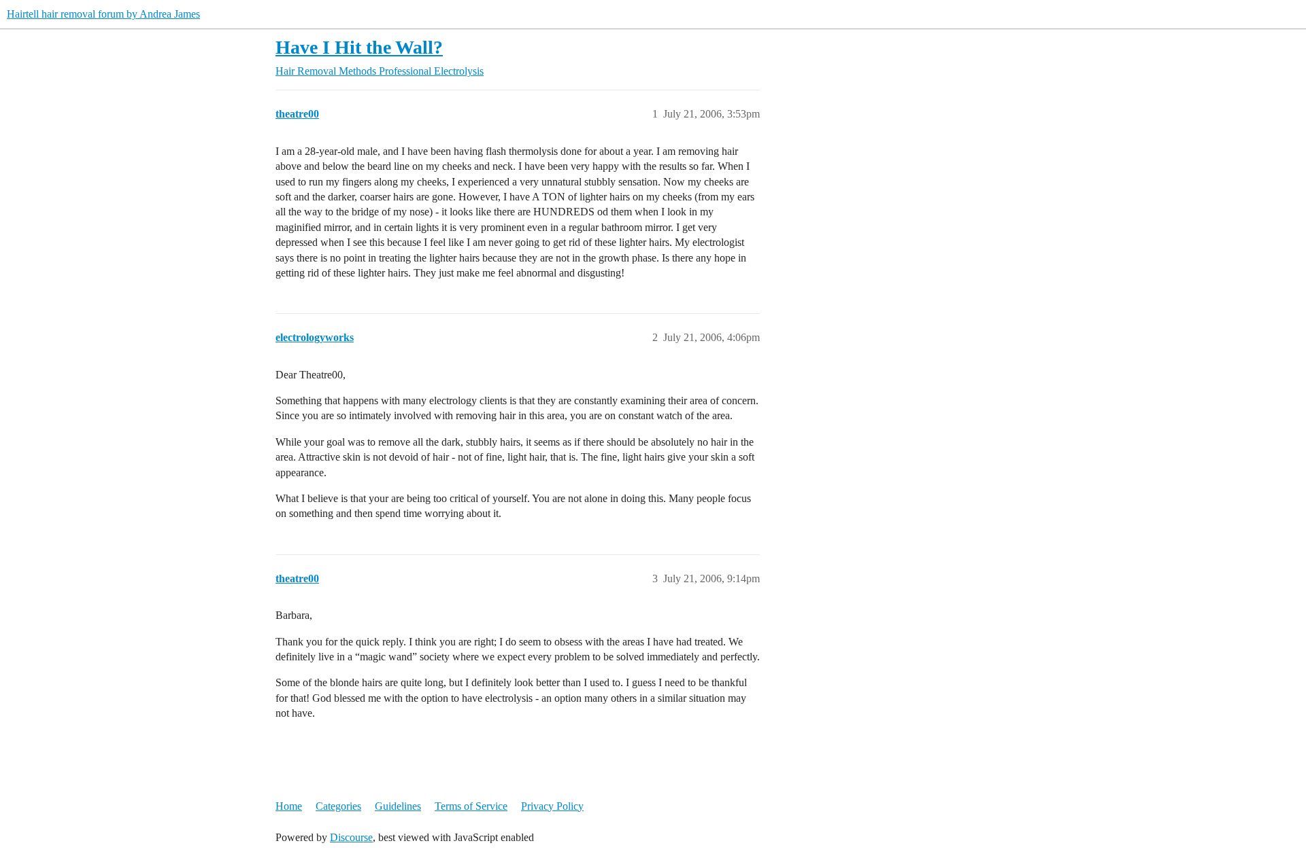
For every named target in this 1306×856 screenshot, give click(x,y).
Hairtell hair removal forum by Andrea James (103, 14)
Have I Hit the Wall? (359, 47)
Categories (338, 806)
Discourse (351, 837)
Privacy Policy (552, 806)
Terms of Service (471, 806)
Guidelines (398, 806)
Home (288, 806)
